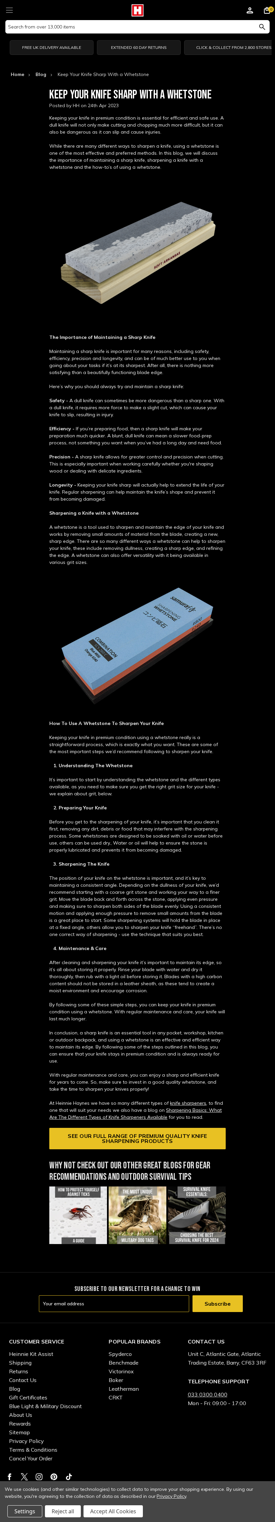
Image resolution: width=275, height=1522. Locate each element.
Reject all (63, 1511)
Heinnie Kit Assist (31, 1354)
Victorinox (121, 1371)
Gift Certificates (28, 1397)
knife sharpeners (188, 1103)
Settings (24, 1511)
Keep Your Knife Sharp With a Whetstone (130, 95)
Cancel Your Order (30, 1458)
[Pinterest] (53, 1477)
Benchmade (124, 1362)
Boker (116, 1380)
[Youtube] (68, 1477)
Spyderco (120, 1354)
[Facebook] (9, 1477)
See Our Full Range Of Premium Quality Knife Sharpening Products (137, 1138)
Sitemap (19, 1432)
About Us (20, 1414)
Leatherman (124, 1388)
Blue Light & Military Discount (45, 1406)
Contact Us (23, 1380)
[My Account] (250, 11)
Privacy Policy (26, 1441)
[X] (24, 1477)
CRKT (116, 1397)
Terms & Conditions (33, 1449)
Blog (14, 1388)
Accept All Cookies (113, 1511)
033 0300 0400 (207, 1394)
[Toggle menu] (9, 9)
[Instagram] (39, 1477)
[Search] (262, 26)
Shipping (20, 1362)
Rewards (20, 1423)
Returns (18, 1371)
